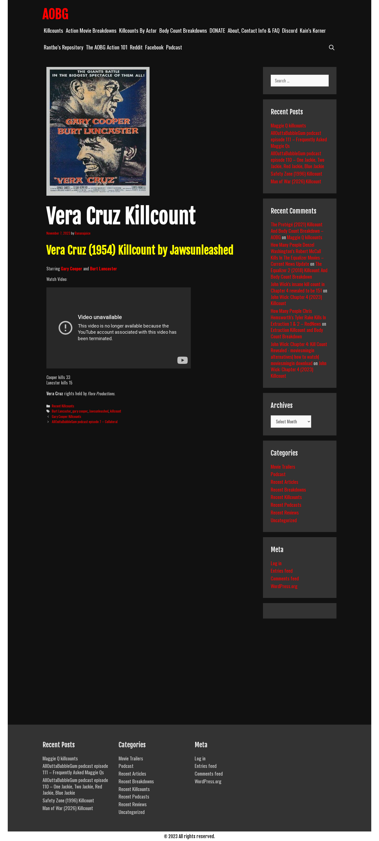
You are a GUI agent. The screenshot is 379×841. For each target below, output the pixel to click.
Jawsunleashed (99, 411)
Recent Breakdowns (288, 489)
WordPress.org (284, 585)
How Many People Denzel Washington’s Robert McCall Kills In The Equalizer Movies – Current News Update (297, 254)
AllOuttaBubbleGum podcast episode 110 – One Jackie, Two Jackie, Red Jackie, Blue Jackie (297, 159)
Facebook (154, 47)
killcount (115, 411)
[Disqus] (150, 506)
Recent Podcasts (286, 504)
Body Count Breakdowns (183, 30)
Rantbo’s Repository (63, 47)
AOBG (55, 14)
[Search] (331, 47)
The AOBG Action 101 (106, 47)
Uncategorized (284, 520)
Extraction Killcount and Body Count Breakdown (297, 333)
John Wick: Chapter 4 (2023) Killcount (296, 300)
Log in (276, 563)
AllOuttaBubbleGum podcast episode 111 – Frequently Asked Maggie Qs (299, 139)
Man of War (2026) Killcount (296, 181)
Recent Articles (284, 481)
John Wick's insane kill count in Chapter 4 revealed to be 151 (298, 287)
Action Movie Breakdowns (91, 30)
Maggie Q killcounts (288, 125)
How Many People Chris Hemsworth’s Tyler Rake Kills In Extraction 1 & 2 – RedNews (298, 317)
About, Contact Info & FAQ (253, 30)
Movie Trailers (283, 466)
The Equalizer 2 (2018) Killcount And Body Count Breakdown (299, 270)
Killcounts (53, 30)
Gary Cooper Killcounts (66, 416)
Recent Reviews (285, 512)
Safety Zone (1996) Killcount (296, 173)
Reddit (136, 47)
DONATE (217, 30)
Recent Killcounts (63, 405)
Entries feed (282, 570)
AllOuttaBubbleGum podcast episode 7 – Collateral (85, 421)
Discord (289, 30)
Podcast (174, 47)
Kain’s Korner (313, 30)
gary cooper (80, 411)
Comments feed (285, 578)
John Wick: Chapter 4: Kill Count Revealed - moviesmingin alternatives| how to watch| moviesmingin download (299, 353)
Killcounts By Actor (138, 30)
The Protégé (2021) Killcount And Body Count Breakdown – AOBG (297, 230)
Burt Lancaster (61, 411)
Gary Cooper (71, 268)
